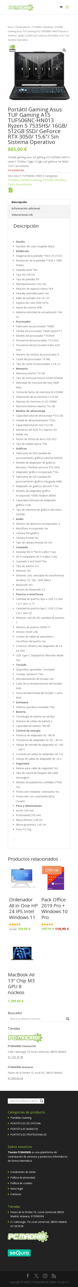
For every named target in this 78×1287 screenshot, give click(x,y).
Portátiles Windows (42, 27)
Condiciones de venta (23, 1172)
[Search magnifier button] (67, 1018)
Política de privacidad (22, 1177)
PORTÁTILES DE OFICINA (25, 1123)
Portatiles (13, 180)
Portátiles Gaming (31, 180)
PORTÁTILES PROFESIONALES (28, 1134)
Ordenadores (22, 27)
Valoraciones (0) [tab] (22, 214)
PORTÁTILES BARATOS (24, 1129)
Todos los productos (20, 184)
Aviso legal (16, 1188)
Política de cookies (21, 1183)
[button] (64, 50)
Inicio (10, 27)
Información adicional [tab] (26, 208)
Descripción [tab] (19, 202)
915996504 (37, 1216)
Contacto (15, 1194)
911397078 (16, 1226)
